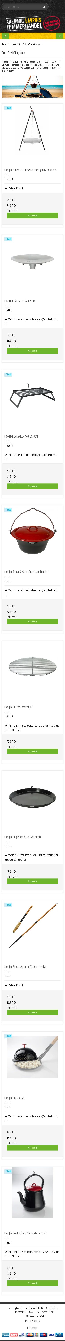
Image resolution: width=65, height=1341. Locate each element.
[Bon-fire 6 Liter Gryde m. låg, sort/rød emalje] (32, 536)
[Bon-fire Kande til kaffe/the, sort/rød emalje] (32, 1197)
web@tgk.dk (47, 1311)
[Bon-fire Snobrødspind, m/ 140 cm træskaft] (32, 931)
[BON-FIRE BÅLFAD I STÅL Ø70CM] (32, 265)
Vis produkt (32, 215)
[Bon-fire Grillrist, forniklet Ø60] (32, 671)
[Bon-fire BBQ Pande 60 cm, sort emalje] (32, 801)
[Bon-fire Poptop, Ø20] (32, 1062)
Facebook (33, 1327)
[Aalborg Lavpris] (32, 22)
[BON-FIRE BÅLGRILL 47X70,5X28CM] (32, 401)
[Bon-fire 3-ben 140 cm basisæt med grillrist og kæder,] (32, 134)
